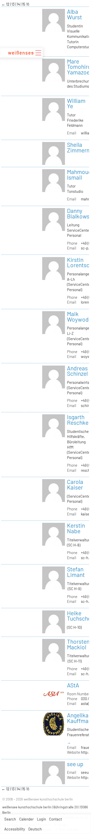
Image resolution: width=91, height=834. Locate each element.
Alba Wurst (74, 14)
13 (13, 4)
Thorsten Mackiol (78, 644)
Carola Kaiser (75, 484)
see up (75, 763)
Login (41, 819)
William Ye (76, 103)
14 (19, 4)
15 (24, 4)
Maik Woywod (78, 316)
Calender (26, 819)
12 (8, 4)
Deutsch (35, 829)
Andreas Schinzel (77, 371)
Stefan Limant (76, 571)
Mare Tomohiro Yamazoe (79, 67)
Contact (55, 819)
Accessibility (14, 829)
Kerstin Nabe (76, 528)
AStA (73, 685)
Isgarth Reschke (77, 419)
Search (10, 819)
